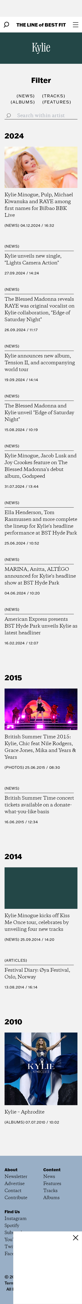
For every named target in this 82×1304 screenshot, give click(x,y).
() (26, 96)
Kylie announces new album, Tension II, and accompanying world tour (40, 363)
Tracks (50, 1191)
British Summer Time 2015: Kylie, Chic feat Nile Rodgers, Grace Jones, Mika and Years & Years (40, 747)
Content (52, 1169)
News (12, 225)
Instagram (16, 1219)
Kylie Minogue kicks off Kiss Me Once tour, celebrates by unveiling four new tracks (37, 922)
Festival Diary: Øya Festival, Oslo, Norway (37, 974)
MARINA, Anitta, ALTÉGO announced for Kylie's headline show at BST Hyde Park (40, 576)
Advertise (15, 1184)
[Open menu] (75, 24)
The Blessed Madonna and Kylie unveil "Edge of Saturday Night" (39, 413)
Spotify (12, 1226)
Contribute (16, 1198)
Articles (16, 960)
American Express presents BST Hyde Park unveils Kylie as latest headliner (41, 626)
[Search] (6, 25)
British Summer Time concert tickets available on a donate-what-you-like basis (39, 805)
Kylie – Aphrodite (24, 1112)
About (11, 1169)
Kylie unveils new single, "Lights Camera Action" (33, 259)
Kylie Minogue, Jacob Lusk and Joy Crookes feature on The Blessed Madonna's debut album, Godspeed (41, 466)
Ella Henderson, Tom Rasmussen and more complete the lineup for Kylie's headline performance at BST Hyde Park (41, 523)
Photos (14, 767)
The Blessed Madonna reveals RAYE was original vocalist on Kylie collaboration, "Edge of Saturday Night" (39, 309)
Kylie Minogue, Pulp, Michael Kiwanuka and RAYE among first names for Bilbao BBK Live (39, 205)
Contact (13, 1191)
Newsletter (16, 1177)
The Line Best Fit (41, 24)
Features (52, 1184)
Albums (14, 1122)
